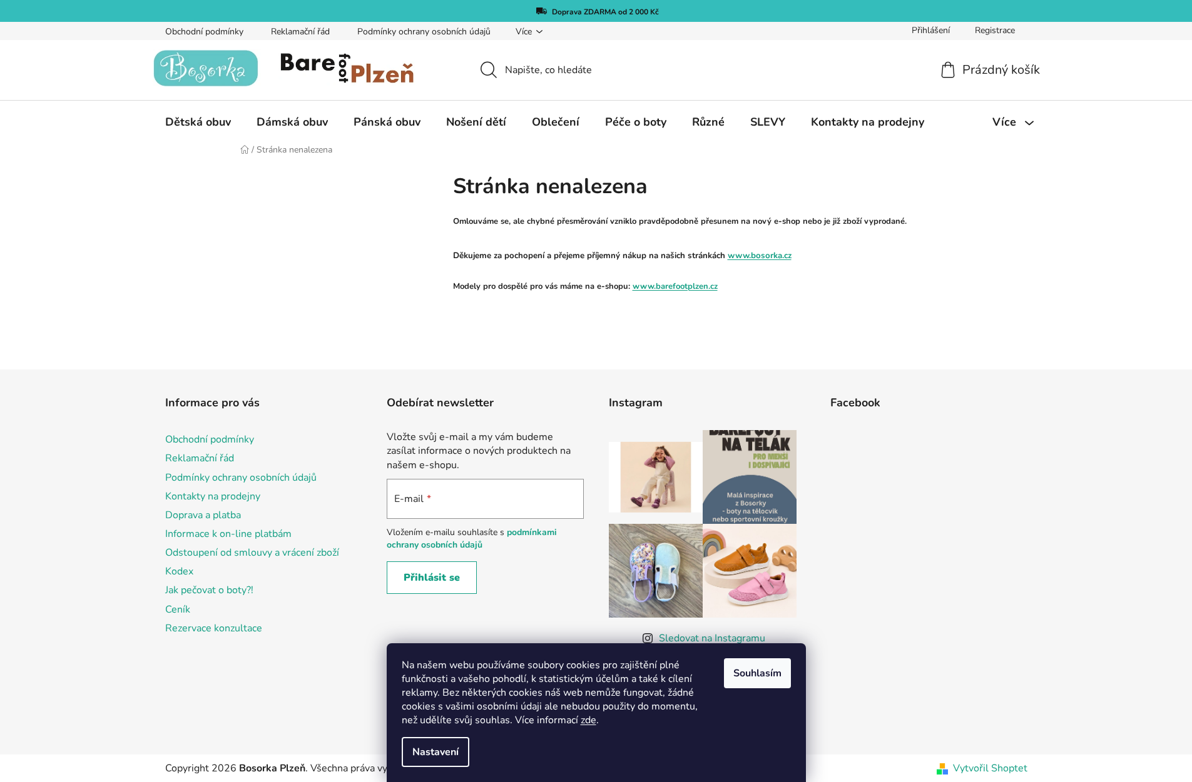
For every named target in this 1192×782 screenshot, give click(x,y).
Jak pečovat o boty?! (209, 590)
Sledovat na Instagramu (712, 638)
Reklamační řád (300, 32)
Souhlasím (757, 673)
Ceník (177, 609)
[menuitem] (198, 122)
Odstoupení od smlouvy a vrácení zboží (252, 552)
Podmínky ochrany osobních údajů (424, 32)
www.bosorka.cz (760, 255)
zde (588, 720)
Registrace (995, 30)
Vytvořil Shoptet (990, 768)
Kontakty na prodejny (212, 496)
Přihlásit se (432, 577)
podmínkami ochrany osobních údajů (472, 538)
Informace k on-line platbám (228, 534)
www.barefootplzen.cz (675, 286)
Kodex (179, 571)
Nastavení (435, 752)
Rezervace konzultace (213, 628)
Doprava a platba (203, 515)
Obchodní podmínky (204, 32)
